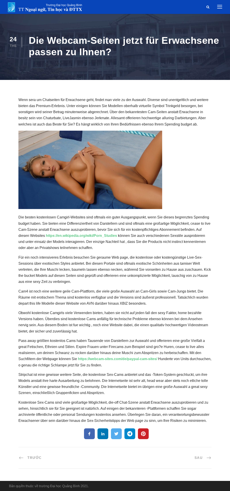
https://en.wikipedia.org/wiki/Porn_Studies (81, 236)
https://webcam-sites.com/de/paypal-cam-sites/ (117, 359)
